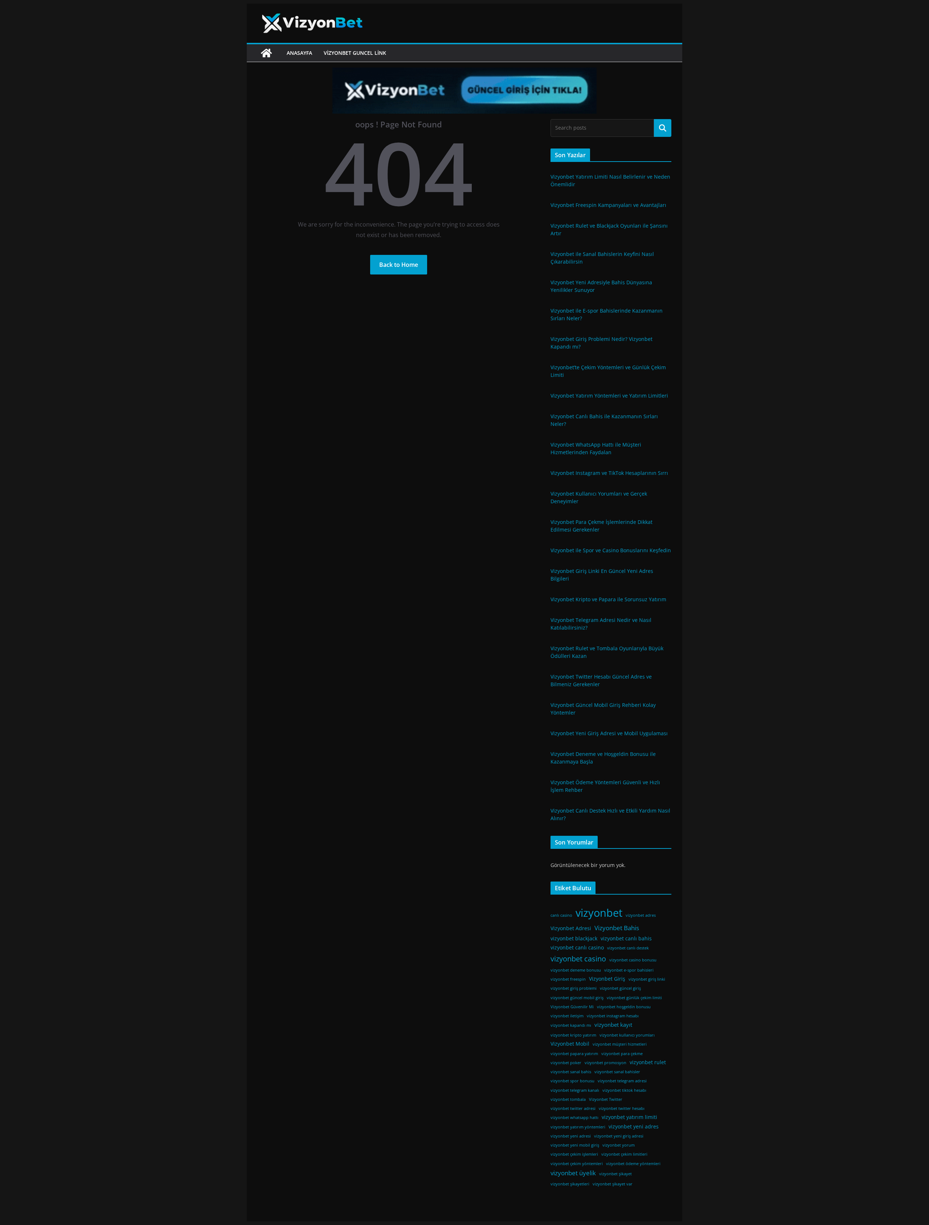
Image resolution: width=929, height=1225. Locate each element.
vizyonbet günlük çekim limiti (634, 997)
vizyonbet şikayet (615, 1173)
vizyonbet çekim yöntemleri (577, 1163)
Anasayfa (299, 52)
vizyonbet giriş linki (647, 979)
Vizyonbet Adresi (571, 928)
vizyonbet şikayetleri (570, 1184)
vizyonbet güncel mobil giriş (577, 997)
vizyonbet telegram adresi (622, 1080)
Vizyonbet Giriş (607, 979)
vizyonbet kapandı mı (571, 1025)
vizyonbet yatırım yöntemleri (578, 1127)
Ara (663, 128)
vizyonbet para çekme (622, 1053)
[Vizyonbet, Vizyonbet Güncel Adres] (266, 53)
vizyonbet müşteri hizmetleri (620, 1044)
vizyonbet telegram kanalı (575, 1090)
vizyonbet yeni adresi (571, 1136)
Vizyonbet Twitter (605, 1099)
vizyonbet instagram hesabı (613, 1015)
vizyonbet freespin (568, 979)
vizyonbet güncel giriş (620, 988)
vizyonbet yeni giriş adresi (618, 1136)
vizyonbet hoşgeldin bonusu (624, 1006)
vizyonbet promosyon (605, 1062)
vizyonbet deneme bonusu (576, 970)
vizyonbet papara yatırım (574, 1053)
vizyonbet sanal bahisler (617, 1071)
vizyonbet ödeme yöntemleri (633, 1163)
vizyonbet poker (566, 1062)
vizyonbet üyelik (573, 1173)
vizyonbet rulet (648, 1062)
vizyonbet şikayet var (613, 1184)
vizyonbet (599, 912)
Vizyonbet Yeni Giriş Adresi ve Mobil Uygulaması (609, 733)
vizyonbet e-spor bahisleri (629, 970)
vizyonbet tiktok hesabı (624, 1090)
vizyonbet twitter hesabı (621, 1108)
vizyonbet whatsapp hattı (574, 1117)
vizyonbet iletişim (567, 1015)
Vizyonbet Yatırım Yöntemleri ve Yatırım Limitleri (609, 395)
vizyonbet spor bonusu (572, 1080)
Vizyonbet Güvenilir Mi (572, 1006)
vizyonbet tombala (568, 1099)
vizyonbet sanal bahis (571, 1071)
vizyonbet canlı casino (577, 947)
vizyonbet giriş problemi (574, 988)
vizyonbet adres (641, 915)
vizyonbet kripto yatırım (573, 1035)
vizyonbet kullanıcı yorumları (627, 1035)
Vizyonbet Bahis (616, 928)
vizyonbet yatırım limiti (629, 1117)
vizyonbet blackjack (574, 938)
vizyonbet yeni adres (634, 1126)
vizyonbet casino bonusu (632, 959)
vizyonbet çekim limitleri (624, 1154)
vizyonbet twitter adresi (573, 1108)
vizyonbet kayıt (613, 1025)
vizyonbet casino (578, 959)
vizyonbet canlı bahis (626, 938)
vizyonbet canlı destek (628, 948)
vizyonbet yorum (618, 1145)
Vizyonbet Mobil (570, 1044)
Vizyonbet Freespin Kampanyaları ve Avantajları (608, 205)
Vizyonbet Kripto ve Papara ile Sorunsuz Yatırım (608, 599)
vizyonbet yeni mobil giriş (575, 1145)
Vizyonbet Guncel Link (355, 52)
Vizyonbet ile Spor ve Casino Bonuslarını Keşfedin (611, 550)
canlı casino (561, 915)
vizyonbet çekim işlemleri (574, 1154)
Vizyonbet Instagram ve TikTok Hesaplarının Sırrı (609, 472)
